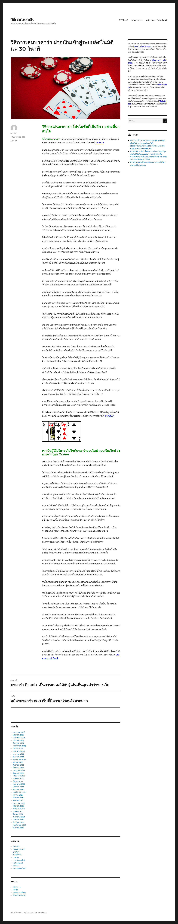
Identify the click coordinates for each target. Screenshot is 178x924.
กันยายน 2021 (18, 798)
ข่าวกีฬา (16, 852)
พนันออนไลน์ (18, 863)
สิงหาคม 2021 (18, 800)
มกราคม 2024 (18, 740)
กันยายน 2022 (18, 765)
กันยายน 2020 (18, 828)
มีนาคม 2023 (18, 748)
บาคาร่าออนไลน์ (19, 860)
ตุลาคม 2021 (18, 795)
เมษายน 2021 (18, 811)
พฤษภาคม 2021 (19, 809)
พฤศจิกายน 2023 (19, 746)
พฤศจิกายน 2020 (19, 825)
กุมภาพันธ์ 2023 (19, 751)
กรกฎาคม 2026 (19, 732)
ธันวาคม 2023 (18, 743)
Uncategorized (19, 849)
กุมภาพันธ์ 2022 (19, 784)
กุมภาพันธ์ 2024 (19, 738)
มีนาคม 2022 (18, 781)
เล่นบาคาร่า (137, 20)
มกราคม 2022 (18, 787)
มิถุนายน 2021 (18, 806)
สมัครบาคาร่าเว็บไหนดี (156, 20)
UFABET (16, 846)
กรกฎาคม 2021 (19, 803)
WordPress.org (19, 895)
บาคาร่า (14, 140)
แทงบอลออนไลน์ (19, 868)
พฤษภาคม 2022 (19, 776)
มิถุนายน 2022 (18, 773)
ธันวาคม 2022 (18, 757)
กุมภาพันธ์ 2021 (19, 817)
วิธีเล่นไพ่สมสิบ (22, 19)
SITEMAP (123, 20)
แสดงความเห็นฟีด (19, 892)
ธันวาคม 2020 (18, 822)
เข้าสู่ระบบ (16, 887)
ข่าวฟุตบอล (17, 855)
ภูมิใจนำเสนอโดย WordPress (35, 913)
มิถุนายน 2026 (18, 735)
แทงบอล (16, 866)
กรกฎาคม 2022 (19, 770)
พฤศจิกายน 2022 (19, 759)
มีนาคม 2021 (18, 814)
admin (14, 133)
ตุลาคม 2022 (18, 762)
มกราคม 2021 (18, 819)
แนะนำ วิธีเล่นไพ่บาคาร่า (143, 46)
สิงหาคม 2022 (18, 768)
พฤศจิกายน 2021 (19, 792)
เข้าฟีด (15, 890)
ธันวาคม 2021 (18, 789)
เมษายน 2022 (18, 779)
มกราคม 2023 (18, 754)
